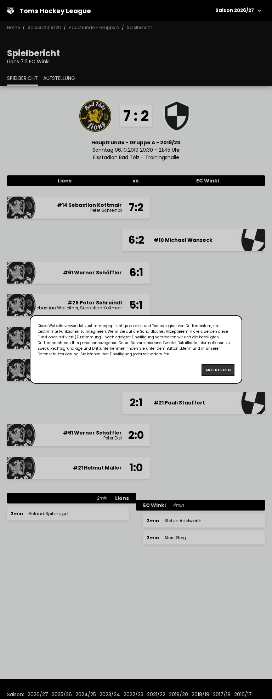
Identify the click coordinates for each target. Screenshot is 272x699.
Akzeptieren (218, 370)
